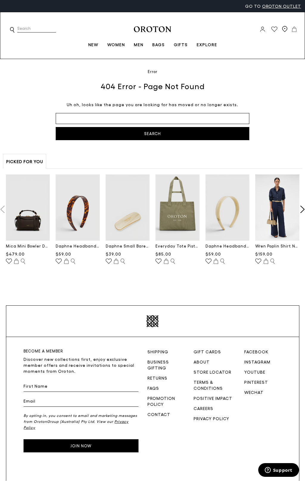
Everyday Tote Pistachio (177, 246)
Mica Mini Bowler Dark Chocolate (28, 246)
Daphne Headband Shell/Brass (228, 246)
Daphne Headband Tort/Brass (78, 246)
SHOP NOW (49, 6)
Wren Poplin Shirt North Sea (277, 246)
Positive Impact (213, 398)
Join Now (81, 445)
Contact (158, 414)
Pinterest (256, 382)
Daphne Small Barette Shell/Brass (128, 246)
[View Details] (23, 262)
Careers (203, 408)
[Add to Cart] (16, 262)
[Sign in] (262, 29)
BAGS (158, 44)
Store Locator (212, 371)
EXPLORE (207, 44)
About (202, 361)
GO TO (273, 6)
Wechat (254, 392)
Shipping (157, 351)
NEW (93, 44)
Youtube (254, 371)
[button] (12, 30)
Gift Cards (207, 351)
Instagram (257, 361)
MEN (138, 44)
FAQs (153, 388)
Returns (157, 377)
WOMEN (116, 44)
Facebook (256, 351)
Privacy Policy (211, 418)
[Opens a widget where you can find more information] (278, 470)
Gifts (181, 44)
